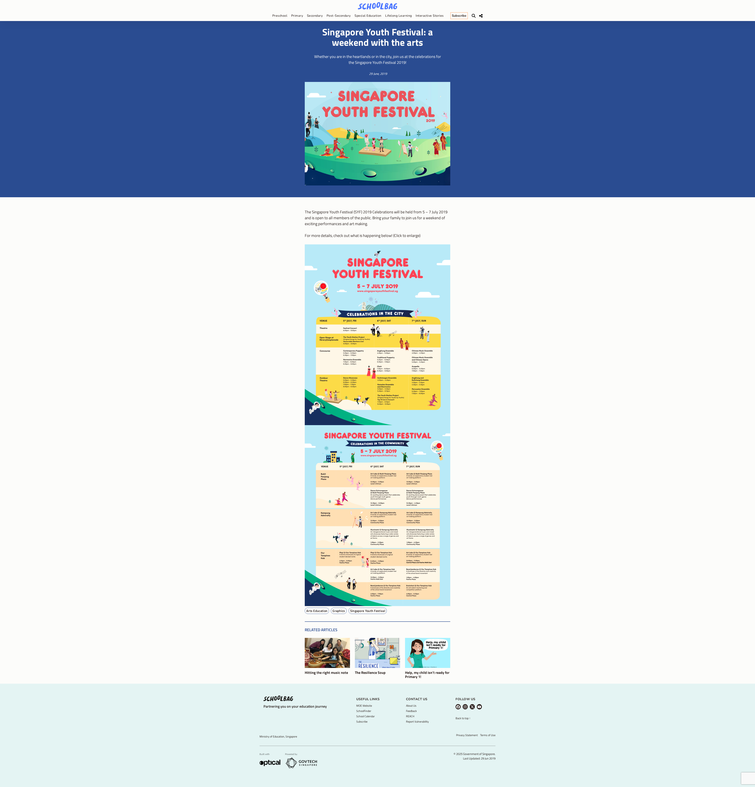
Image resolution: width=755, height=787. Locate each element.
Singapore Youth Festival (367, 610)
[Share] (481, 16)
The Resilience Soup (370, 673)
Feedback (411, 711)
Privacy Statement (467, 735)
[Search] (474, 16)
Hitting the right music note (326, 673)
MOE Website (364, 706)
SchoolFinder (363, 711)
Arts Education (316, 610)
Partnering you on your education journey (295, 706)
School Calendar (365, 716)
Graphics (338, 610)
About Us (411, 706)
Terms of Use (487, 735)
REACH (410, 716)
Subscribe (361, 721)
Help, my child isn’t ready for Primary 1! (427, 675)
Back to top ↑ (463, 718)
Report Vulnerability (417, 721)
